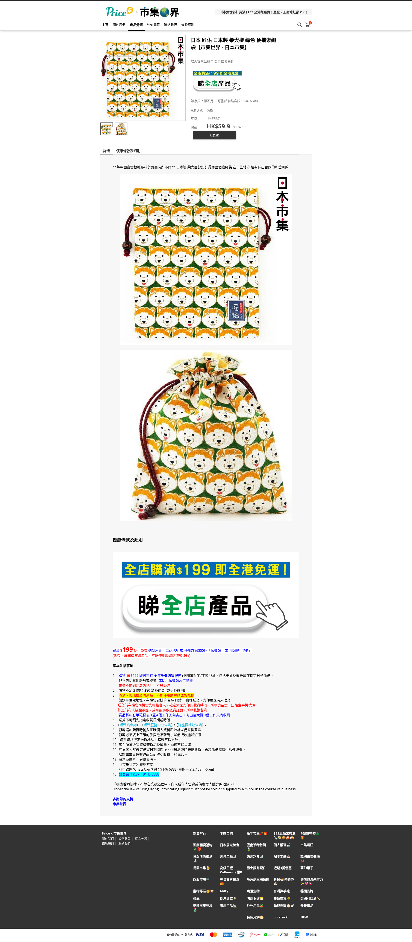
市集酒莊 (306, 845)
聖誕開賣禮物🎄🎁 (202, 847)
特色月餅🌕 (255, 917)
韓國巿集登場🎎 (310, 858)
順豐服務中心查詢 (157, 725)
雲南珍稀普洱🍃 (256, 847)
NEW (304, 917)
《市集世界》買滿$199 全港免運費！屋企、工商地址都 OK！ (264, 12)
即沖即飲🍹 (228, 898)
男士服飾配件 (256, 868)
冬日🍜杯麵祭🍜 (284, 881)
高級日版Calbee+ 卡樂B (231, 870)
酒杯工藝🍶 (228, 856)
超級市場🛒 (201, 879)
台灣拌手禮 (282, 891)
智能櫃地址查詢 (190, 725)
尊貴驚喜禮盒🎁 (229, 881)
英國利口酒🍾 (310, 898)
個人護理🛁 (282, 845)
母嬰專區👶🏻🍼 (284, 906)
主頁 (105, 25)
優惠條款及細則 (128, 150)
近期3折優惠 (283, 868)
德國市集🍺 (201, 868)
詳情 (106, 150)
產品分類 (136, 25)
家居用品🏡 (228, 906)
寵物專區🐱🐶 (203, 891)
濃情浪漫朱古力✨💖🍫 (311, 881)
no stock (281, 917)
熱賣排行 (199, 833)
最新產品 (306, 906)
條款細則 (187, 25)
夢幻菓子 (306, 868)
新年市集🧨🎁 (257, 833)
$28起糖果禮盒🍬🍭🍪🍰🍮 (284, 835)
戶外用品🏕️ (255, 906)
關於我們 (119, 25)
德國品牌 (306, 891)
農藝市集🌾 (282, 898)
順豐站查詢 (128, 725)
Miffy (224, 891)
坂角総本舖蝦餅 (258, 879)
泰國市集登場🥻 (202, 908)
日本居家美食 (229, 845)
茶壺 (196, 898)
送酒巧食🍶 (255, 856)
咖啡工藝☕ (282, 856)
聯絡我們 (170, 25)
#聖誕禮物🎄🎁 (310, 835)
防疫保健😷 (255, 898)
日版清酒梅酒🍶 (202, 858)
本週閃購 (226, 833)
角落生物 (253, 891)
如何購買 (153, 25)
